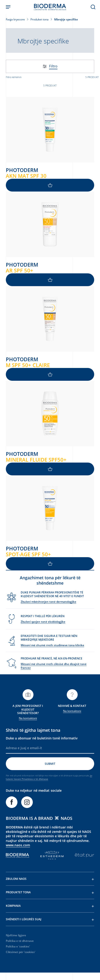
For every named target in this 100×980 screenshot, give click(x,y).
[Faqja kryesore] (50, 7)
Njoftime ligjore (16, 935)
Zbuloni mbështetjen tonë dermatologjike (48, 602)
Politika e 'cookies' (18, 946)
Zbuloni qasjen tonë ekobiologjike (43, 622)
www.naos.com (18, 845)
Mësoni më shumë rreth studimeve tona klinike (52, 645)
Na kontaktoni (28, 718)
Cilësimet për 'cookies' (20, 952)
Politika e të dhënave (20, 941)
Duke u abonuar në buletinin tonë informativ (42, 738)
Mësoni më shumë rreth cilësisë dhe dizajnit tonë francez (54, 666)
